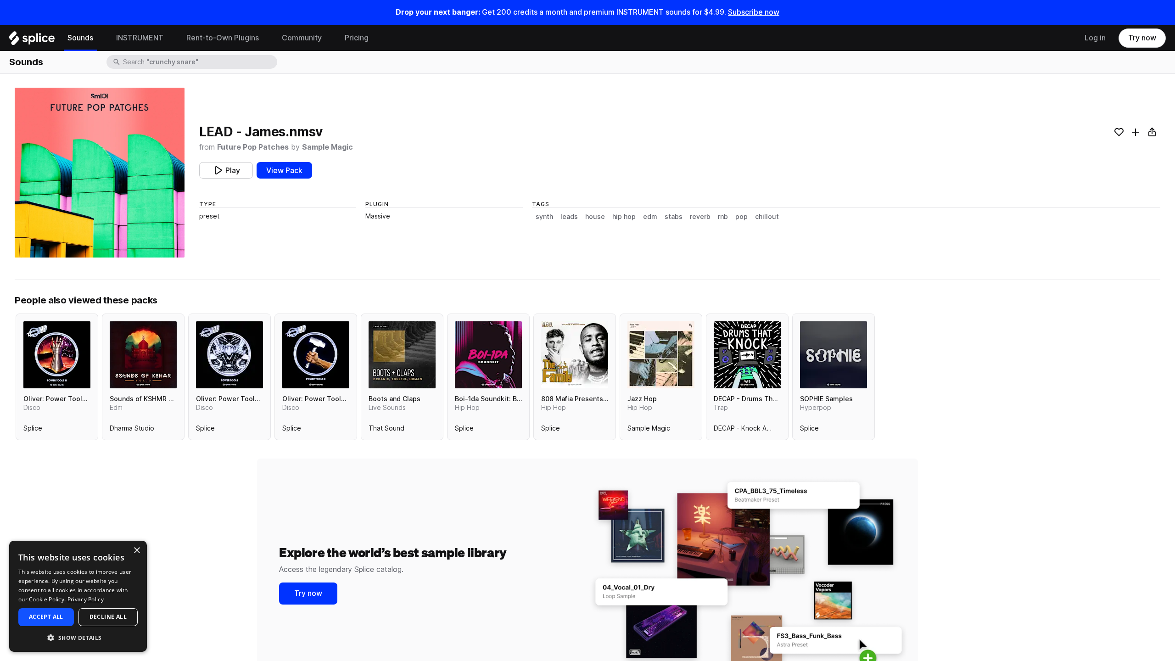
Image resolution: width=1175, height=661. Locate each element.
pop (741, 216)
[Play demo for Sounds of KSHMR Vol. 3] (143, 355)
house (595, 216)
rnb (723, 216)
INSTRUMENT (139, 38)
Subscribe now (753, 12)
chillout (767, 216)
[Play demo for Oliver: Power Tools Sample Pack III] (57, 355)
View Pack (284, 170)
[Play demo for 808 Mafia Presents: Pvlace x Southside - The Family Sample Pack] (574, 355)
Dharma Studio (132, 430)
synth (544, 216)
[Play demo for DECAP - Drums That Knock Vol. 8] (747, 355)
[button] (78, 637)
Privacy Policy (85, 599)
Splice (32, 430)
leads (569, 216)
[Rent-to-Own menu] (266, 38)
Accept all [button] (46, 617)
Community (302, 38)
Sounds (80, 38)
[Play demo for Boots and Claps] (402, 355)
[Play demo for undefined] (99, 172)
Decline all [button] (108, 617)
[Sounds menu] (100, 38)
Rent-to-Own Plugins (222, 38)
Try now (1142, 38)
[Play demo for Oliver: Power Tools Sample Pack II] (315, 355)
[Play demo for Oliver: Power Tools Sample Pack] (229, 355)
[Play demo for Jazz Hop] (661, 355)
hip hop (624, 216)
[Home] (32, 40)
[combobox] (199, 62)
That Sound (386, 430)
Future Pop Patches (253, 147)
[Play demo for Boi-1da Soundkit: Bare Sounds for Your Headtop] (488, 355)
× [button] (136, 550)
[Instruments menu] (170, 38)
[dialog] (78, 596)
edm (650, 216)
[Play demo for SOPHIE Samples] (833, 355)
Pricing (357, 38)
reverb (700, 216)
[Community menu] (328, 38)
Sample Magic (327, 147)
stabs (674, 216)
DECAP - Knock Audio (747, 430)
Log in (1095, 38)
